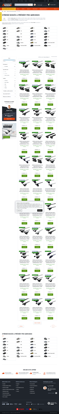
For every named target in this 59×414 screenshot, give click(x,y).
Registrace (55, 0)
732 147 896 (40, 5)
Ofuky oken (32, 387)
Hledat (30, 4)
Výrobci (17, 391)
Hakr (10, 84)
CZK (45, 0)
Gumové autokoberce (33, 385)
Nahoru (21, 326)
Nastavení (19, 210)
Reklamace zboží (5, 391)
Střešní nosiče (32, 393)
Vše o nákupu (21, 0)
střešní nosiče (13, 18)
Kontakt (4, 0)
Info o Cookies (5, 396)
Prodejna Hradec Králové (7, 385)
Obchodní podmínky (6, 393)
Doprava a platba (15, 0)
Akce (10, 71)
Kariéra (17, 389)
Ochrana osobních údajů (7, 394)
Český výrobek (10, 75)
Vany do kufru (32, 383)
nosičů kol (16, 19)
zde (25, 208)
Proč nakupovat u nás (20, 387)
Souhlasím (40, 210)
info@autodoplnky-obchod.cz (6, 23)
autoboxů (12, 19)
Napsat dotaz (9, 118)
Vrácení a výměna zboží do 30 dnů (8, 389)
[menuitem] (9, 9)
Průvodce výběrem (32, 0)
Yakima (10, 87)
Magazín (26, 0)
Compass (10, 80)
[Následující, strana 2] (53, 326)
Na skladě (10, 66)
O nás (17, 385)
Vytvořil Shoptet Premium (53, 412)
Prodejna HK (8, 0)
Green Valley (10, 82)
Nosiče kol (32, 389)
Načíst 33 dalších (37, 322)
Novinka (10, 73)
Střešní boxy (32, 391)
